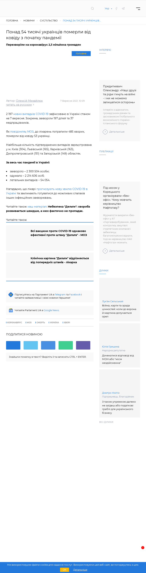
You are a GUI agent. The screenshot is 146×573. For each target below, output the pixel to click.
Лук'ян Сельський (112, 301)
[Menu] (138, 8)
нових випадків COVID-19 (30, 114)
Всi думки (106, 422)
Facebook (75, 294)
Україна (54, 323)
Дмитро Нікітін (111, 392)
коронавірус (14, 323)
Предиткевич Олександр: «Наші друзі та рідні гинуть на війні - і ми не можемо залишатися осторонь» (119, 94)
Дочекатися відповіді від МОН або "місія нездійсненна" (118, 359)
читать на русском (19, 104)
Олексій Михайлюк (29, 100)
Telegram (60, 294)
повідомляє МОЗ (22, 131)
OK (64, 569)
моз (29, 323)
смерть (40, 323)
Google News (51, 310)
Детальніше (117, 131)
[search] (92, 8)
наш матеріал (37, 206)
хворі (67, 323)
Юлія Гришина (110, 346)
